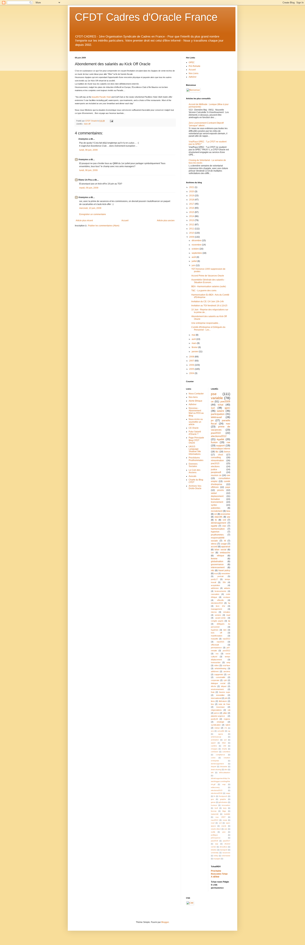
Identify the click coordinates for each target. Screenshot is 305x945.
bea (228, 511)
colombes (226, 752)
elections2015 (216, 790)
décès (213, 686)
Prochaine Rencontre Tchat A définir (219, 874)
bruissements (220, 591)
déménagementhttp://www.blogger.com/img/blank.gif (220, 781)
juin (194, 265)
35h (224, 582)
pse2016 (214, 841)
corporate (215, 680)
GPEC (192, 62)
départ (223, 686)
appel (213, 743)
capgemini (218, 674)
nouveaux (220, 707)
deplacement (217, 496)
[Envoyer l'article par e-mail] (111, 121)
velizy (216, 856)
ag (229, 731)
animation (215, 740)
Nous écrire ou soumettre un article (196, 422)
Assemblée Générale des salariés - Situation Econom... (208, 281)
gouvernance (217, 564)
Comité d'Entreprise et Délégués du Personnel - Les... (208, 328)
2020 (192, 191)
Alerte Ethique (195, 401)
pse (214, 394)
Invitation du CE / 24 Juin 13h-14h (207, 301)
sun (213, 407)
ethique (220, 555)
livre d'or (220, 606)
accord (214, 546)
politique (214, 835)
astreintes (215, 508)
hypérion (214, 630)
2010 (192, 233)
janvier (195, 351)
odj (229, 710)
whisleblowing (220, 668)
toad (228, 615)
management (216, 609)
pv (212, 420)
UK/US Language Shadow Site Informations (195, 450)
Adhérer (192, 77)
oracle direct (216, 829)
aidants (227, 588)
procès (220, 490)
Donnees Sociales (193, 465)
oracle (223, 826)
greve (213, 802)
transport (223, 850)
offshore (215, 487)
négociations (216, 710)
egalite (214, 526)
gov (212, 799)
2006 (192, 365)
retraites (226, 612)
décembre (197, 240)
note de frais (224, 704)
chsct (220, 454)
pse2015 (215, 463)
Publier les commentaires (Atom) (103, 225)
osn (225, 829)
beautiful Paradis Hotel (101, 97)
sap (216, 844)
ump (228, 662)
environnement (217, 689)
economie (225, 514)
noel (212, 823)
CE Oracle (194, 428)
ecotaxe (226, 597)
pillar (225, 713)
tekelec (214, 850)
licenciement (217, 502)
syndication (216, 725)
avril (194, 339)
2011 (192, 228)
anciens (226, 671)
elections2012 (218, 436)
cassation (215, 594)
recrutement (216, 511)
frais (213, 692)
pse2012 (226, 651)
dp (229, 621)
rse (228, 442)
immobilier (220, 695)
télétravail (216, 417)
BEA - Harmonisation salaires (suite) (208, 286)
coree (213, 758)
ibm (224, 630)
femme (214, 558)
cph (225, 680)
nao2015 (220, 642)
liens (213, 701)
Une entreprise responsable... (205, 323)
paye (227, 487)
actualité (220, 731)
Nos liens (193, 397)
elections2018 (216, 793)
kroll (216, 808)
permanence (216, 648)
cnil (224, 520)
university (215, 853)
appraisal (225, 546)
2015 (192, 212)
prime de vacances (220, 428)
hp (229, 603)
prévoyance (215, 838)
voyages (217, 859)
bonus (227, 451)
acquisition (215, 585)
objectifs (218, 517)
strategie (220, 722)
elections (215, 466)
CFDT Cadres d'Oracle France (146, 17)
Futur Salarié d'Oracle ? (195, 432)
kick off (87, 124)
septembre (197, 253)
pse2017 (226, 841)
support (220, 445)
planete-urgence (218, 716)
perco (216, 713)
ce (212, 401)
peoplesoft (216, 472)
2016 (192, 208)
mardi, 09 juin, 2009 (88, 188)
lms (212, 704)
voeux (217, 728)
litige (224, 811)
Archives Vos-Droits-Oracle (195, 487)
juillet (194, 261)
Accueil (124, 220)
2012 (192, 224)
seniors (218, 615)
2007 (192, 361)
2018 (192, 199)
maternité (215, 814)
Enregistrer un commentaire (92, 214)
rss (217, 654)
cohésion (214, 752)
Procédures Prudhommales (196, 458)
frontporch (223, 796)
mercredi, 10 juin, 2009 (90, 208)
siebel (214, 493)
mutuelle (214, 639)
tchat (220, 404)
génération (223, 802)
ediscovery (215, 787)
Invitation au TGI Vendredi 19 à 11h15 (209, 305)
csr (212, 552)
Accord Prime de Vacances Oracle (207, 275)
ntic (212, 570)
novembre (197, 245)
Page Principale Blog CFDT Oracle (196, 440)
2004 (192, 373)
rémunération (217, 460)
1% (225, 728)
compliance (220, 755)
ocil (220, 823)
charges (214, 749)
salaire (220, 410)
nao (228, 423)
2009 (192, 237)
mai (194, 335)
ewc (224, 526)
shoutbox (223, 847)
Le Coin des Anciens (194, 471)
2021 (192, 187)
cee (228, 475)
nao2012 (226, 639)
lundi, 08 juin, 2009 (88, 150)
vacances (226, 853)
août (194, 257)
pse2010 (216, 432)
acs (212, 731)
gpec (227, 407)
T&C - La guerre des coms (203, 290)
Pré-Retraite (194, 66)
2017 (192, 204)
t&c (217, 451)
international (216, 698)
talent (228, 725)
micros (214, 612)
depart (213, 766)
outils (213, 832)
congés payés (217, 621)
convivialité (220, 677)
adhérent (215, 671)
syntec (214, 505)
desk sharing (216, 769)
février (195, 347)
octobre (195, 249)
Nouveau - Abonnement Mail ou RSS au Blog (196, 412)
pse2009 (225, 401)
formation (215, 499)
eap (224, 784)
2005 (192, 369)
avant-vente (220, 618)
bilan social (220, 549)
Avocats (192, 476)
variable (217, 398)
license (214, 811)
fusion (214, 442)
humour (214, 805)
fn (214, 796)
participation (218, 414)
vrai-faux (226, 665)
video (216, 665)
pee (224, 832)
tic (216, 520)
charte (224, 749)
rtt (225, 541)
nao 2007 (221, 817)
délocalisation (224, 772)
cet (229, 674)
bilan (224, 743)
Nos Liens (193, 73)
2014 (192, 216)
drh (212, 772)
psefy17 (214, 579)
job (226, 698)
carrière (214, 746)
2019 (192, 195)
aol (225, 740)
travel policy (224, 570)
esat (216, 573)
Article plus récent (84, 220)
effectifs (220, 600)
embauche (225, 552)
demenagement (217, 764)
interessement (218, 567)
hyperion (215, 532)
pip (228, 517)
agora (220, 734)
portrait (220, 576)
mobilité (227, 814)
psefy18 (214, 719)
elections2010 (217, 603)
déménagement (218, 523)
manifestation (216, 636)
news (225, 820)
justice (214, 469)
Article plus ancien (166, 220)
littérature (223, 701)
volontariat (226, 856)
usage (224, 544)
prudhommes (217, 535)
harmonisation (218, 529)
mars (194, 343)
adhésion (215, 588)
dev (226, 769)
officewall (215, 645)
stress (214, 544)
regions (227, 719)
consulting (216, 457)
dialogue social (218, 683)
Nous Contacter (196, 393)
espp (228, 793)
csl (215, 514)
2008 (192, 356)
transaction (215, 662)
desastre (223, 766)
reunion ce (216, 475)
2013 (192, 220)
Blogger (165, 922)
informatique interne (220, 448)
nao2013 (214, 820)
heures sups (224, 692)
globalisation (217, 561)
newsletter (225, 573)
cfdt (224, 746)
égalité (220, 439)
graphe (223, 799)
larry (224, 808)
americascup (216, 737)
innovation (226, 805)
